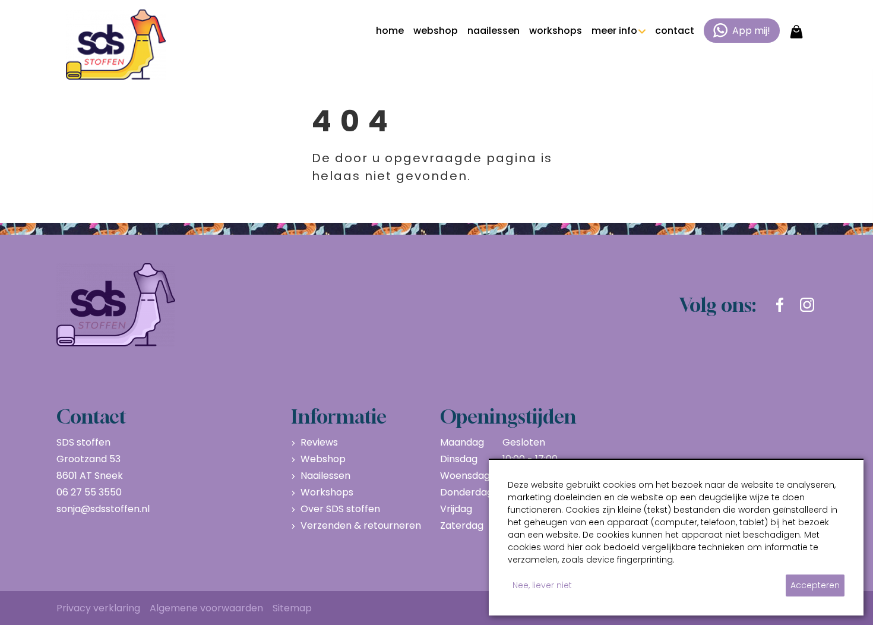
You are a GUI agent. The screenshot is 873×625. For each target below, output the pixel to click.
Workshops (327, 492)
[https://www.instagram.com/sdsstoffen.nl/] (807, 304)
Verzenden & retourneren (361, 525)
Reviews (319, 442)
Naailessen (325, 475)
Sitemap (292, 608)
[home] (115, 44)
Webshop (323, 459)
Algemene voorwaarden (206, 608)
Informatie (339, 416)
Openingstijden (508, 416)
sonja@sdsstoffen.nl (103, 509)
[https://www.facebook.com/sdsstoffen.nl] (779, 304)
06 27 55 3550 (89, 492)
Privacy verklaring (98, 608)
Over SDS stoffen (340, 509)
